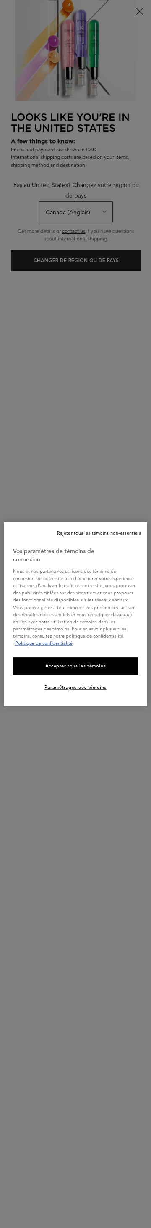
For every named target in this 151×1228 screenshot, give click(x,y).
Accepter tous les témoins (75, 666)
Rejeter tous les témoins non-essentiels (99, 533)
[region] (75, 614)
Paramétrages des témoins (75, 687)
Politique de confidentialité (44, 643)
